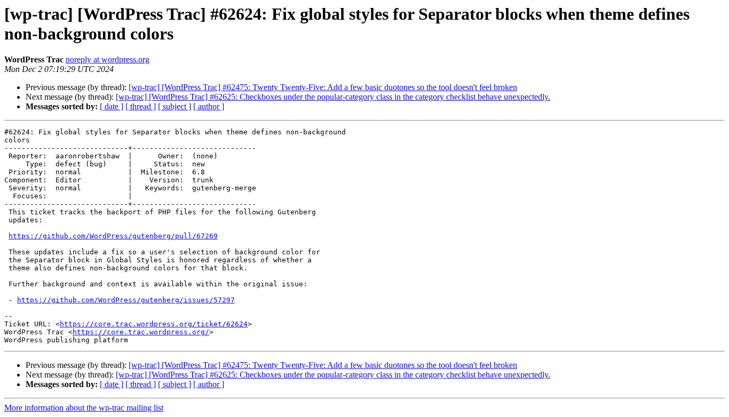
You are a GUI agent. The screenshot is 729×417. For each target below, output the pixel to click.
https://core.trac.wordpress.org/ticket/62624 (154, 324)
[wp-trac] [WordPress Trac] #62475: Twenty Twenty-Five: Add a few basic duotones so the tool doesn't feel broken (323, 87)
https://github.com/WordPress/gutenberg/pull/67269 (113, 236)
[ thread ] (140, 106)
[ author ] (208, 106)
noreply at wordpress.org (107, 59)
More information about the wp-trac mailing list (83, 407)
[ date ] (111, 106)
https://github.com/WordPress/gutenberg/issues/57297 (126, 300)
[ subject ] (174, 106)
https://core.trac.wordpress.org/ (141, 332)
